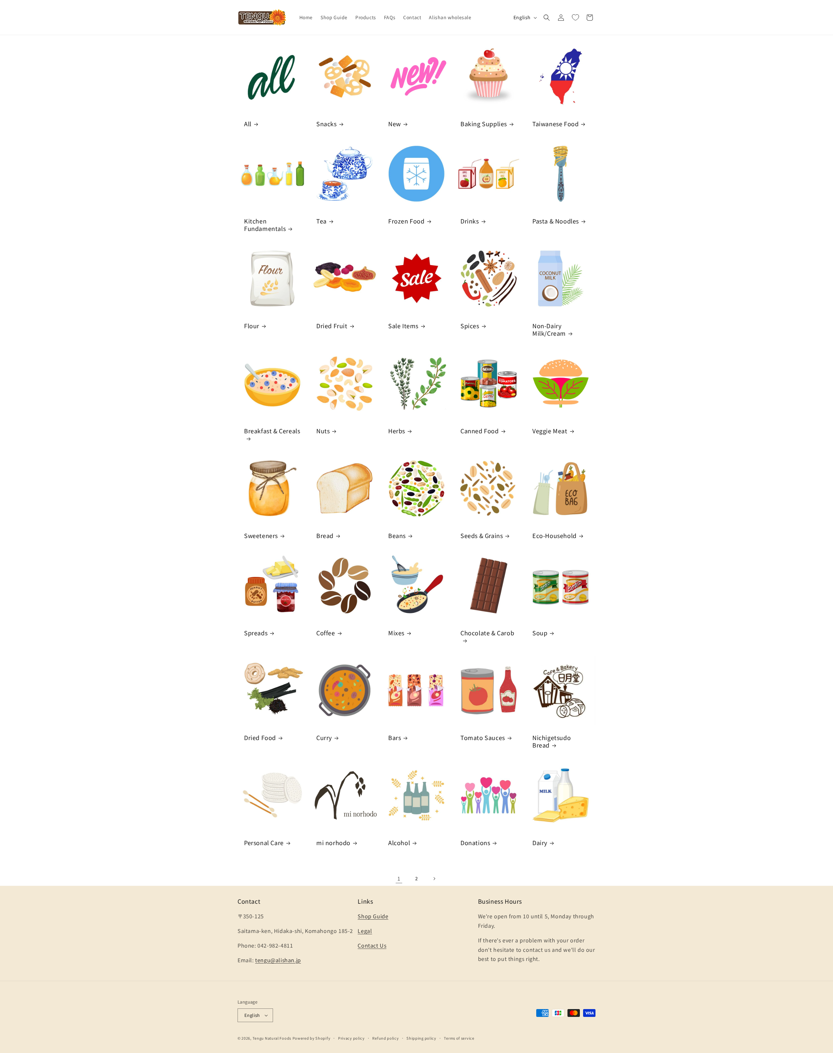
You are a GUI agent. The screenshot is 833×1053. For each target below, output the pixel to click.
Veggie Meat (549, 430)
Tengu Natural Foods (272, 1038)
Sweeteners (261, 535)
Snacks (326, 124)
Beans (397, 535)
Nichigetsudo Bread (551, 741)
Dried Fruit (332, 326)
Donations (475, 842)
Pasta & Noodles (555, 221)
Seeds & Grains (481, 535)
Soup (539, 633)
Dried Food (260, 737)
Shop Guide (373, 916)
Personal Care (264, 842)
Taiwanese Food (555, 124)
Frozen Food (406, 221)
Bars (394, 737)
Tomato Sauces (482, 737)
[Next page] (434, 878)
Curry (324, 737)
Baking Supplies (483, 124)
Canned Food (479, 430)
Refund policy (385, 1038)
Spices (469, 326)
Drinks (469, 221)
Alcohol (399, 842)
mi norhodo (333, 842)
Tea (321, 221)
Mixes (396, 633)
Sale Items (403, 326)
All (248, 124)
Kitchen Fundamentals (265, 225)
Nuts (323, 430)
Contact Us (372, 945)
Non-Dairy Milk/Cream (549, 329)
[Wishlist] (575, 17)
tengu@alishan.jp (278, 960)
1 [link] (399, 878)
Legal (365, 931)
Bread (325, 535)
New (394, 124)
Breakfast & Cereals (272, 431)
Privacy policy (351, 1038)
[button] (546, 17)
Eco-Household (554, 535)
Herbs (396, 430)
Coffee (325, 633)
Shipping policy (421, 1038)
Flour (251, 326)
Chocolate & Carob (487, 633)
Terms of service (459, 1038)
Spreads (255, 633)
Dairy (539, 842)
